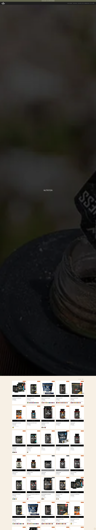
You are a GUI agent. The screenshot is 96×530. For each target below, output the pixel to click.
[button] (83, 379)
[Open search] (90, 3)
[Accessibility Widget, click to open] (95, 529)
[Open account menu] (92, 3)
